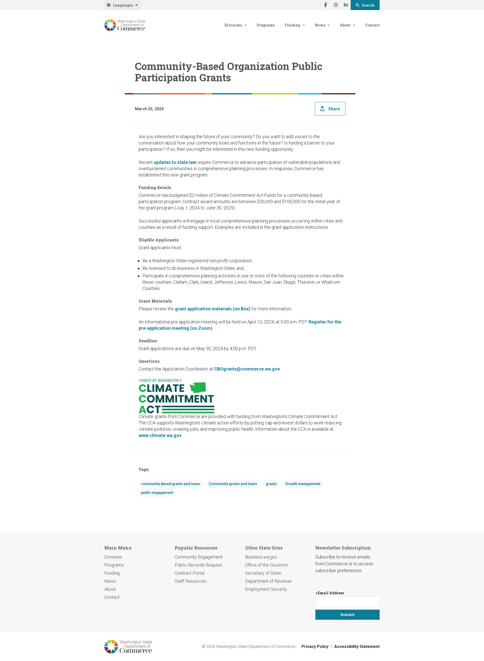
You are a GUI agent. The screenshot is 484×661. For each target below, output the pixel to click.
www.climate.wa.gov (160, 435)
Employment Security (266, 589)
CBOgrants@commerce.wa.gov (247, 369)
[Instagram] (335, 5)
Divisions (233, 25)
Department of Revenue (268, 581)
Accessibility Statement (357, 646)
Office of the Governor (266, 565)
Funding (292, 25)
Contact (372, 25)
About (345, 25)
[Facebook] (325, 5)
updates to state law (175, 162)
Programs (266, 25)
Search (368, 5)
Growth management (302, 484)
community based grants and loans (170, 484)
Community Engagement (199, 557)
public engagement (157, 493)
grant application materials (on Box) (212, 308)
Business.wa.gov (261, 557)
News (320, 25)
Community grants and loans (233, 484)
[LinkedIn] (346, 5)
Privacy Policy (314, 646)
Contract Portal (189, 573)
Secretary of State (263, 573)
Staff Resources (190, 581)
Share (334, 108)
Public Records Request (198, 565)
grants (271, 484)
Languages (123, 5)
